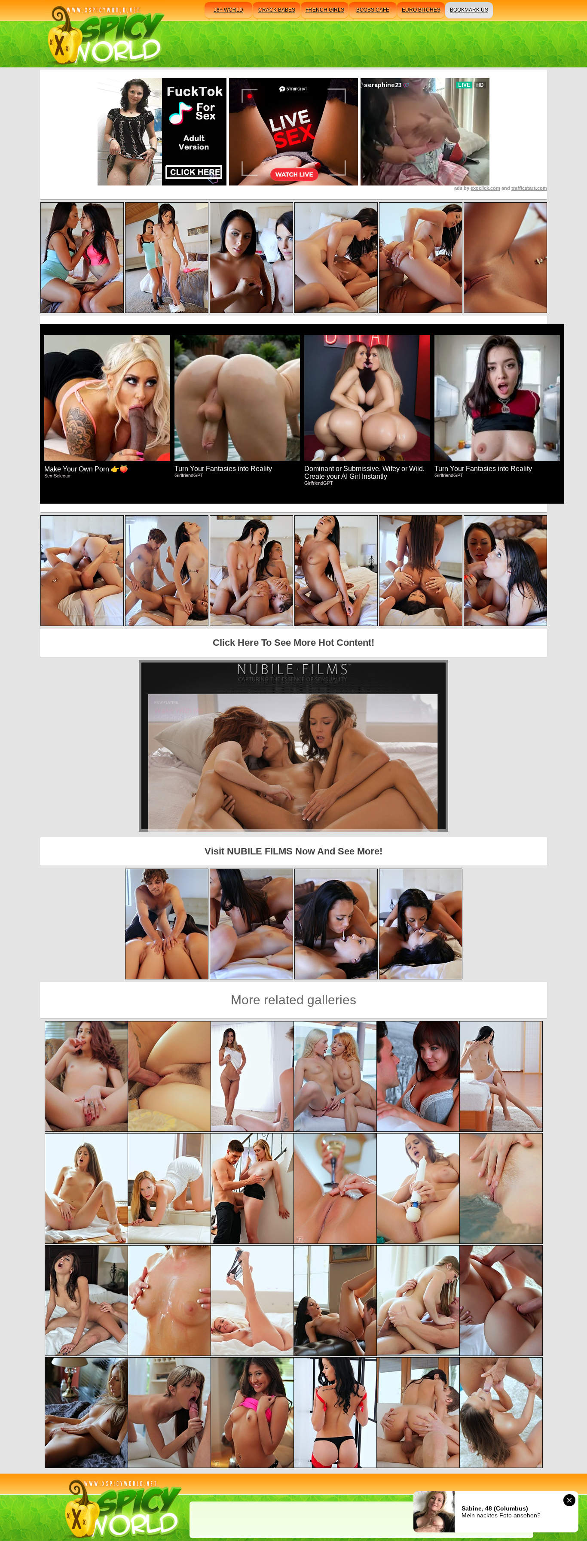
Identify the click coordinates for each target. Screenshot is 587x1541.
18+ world (228, 10)
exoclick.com (485, 188)
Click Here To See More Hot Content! (293, 642)
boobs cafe (372, 10)
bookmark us (469, 10)
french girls (325, 10)
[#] (122, 1507)
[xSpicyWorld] (104, 33)
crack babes (276, 10)
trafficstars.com (529, 188)
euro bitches (421, 10)
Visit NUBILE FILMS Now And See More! (293, 851)
